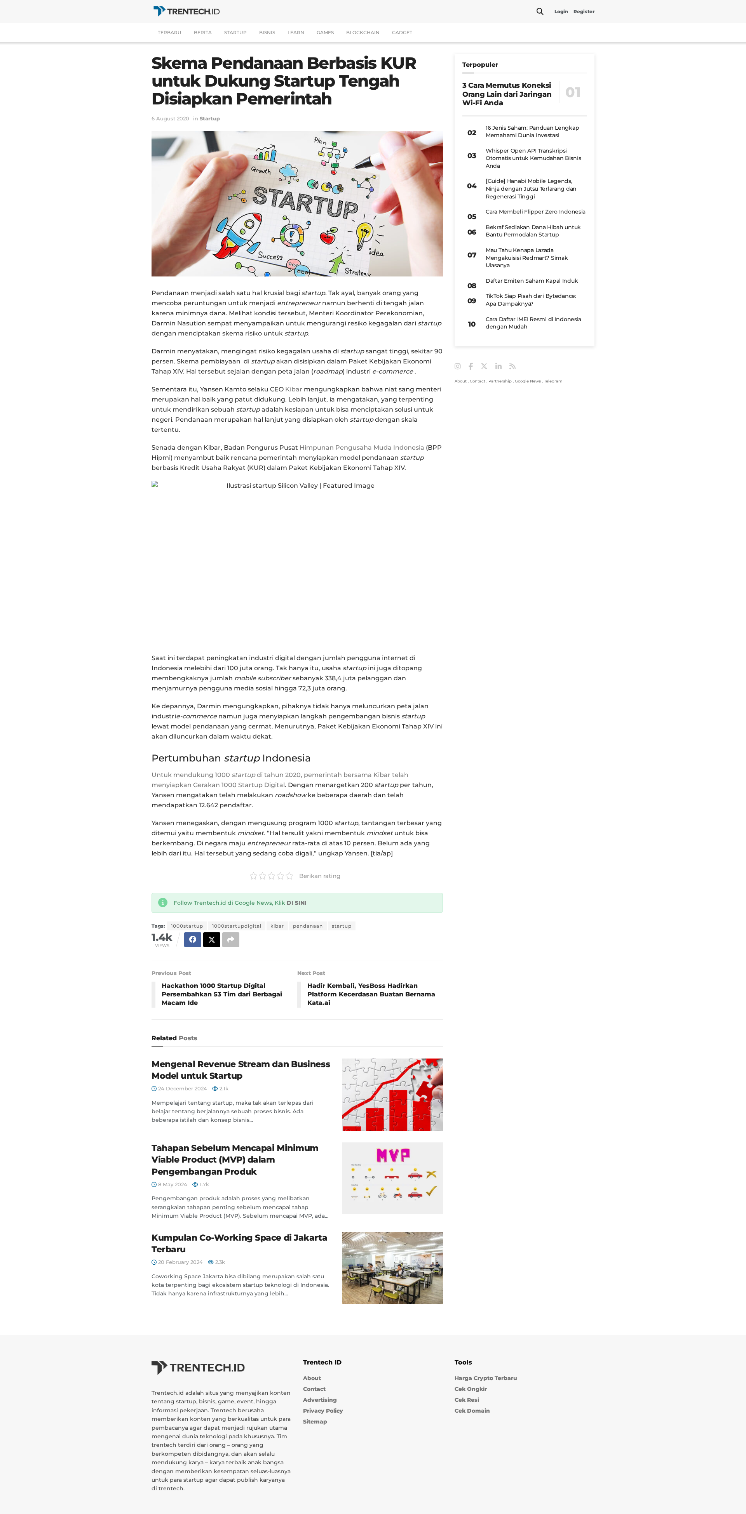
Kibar (294, 389)
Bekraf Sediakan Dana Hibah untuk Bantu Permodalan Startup (533, 231)
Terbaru (169, 32)
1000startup (187, 926)
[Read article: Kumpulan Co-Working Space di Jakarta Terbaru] (392, 1268)
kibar (277, 926)
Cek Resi (467, 1400)
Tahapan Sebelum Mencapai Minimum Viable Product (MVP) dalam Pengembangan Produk (235, 1160)
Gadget (402, 32)
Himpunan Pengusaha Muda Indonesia (362, 447)
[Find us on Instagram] (458, 366)
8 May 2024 (172, 1184)
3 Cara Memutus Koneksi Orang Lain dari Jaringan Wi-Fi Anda (506, 94)
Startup (235, 32)
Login (561, 11)
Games (325, 32)
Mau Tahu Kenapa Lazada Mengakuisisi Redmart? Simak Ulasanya (527, 258)
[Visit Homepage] (186, 11)
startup (342, 926)
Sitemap (315, 1421)
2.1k (223, 1088)
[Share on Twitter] (211, 939)
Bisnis (267, 32)
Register (583, 11)
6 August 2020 (170, 118)
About (461, 381)
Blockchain (363, 32)
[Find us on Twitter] (484, 366)
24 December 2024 (182, 1088)
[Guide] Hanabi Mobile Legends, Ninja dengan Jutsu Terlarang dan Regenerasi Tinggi (531, 188)
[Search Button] (540, 11)
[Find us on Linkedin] (498, 366)
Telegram (553, 381)
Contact (477, 381)
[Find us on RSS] (512, 366)
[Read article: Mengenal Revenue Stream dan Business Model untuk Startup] (392, 1095)
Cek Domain (472, 1411)
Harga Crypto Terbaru (486, 1378)
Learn (296, 32)
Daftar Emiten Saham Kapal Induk (532, 280)
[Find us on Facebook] (471, 366)
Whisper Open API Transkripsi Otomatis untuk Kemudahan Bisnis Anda (533, 158)
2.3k (219, 1262)
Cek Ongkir (471, 1389)
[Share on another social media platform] (230, 939)
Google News (528, 381)
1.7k (203, 1184)
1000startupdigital (236, 926)
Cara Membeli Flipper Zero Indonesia (536, 211)
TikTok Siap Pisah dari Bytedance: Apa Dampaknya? (531, 299)
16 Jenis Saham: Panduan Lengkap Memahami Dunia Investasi (532, 131)
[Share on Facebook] (192, 939)
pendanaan (308, 926)
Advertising (320, 1400)
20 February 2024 (180, 1262)
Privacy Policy (323, 1411)
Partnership (500, 381)
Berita (203, 32)
